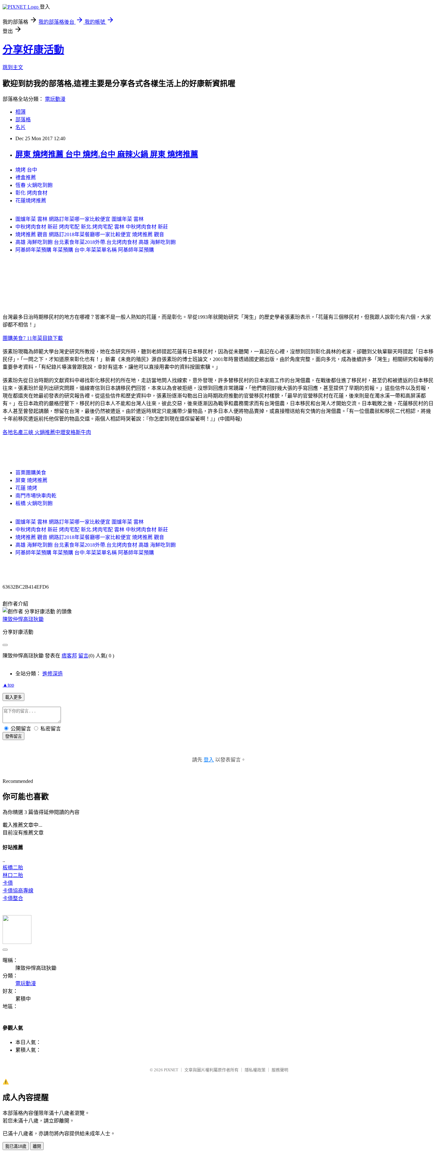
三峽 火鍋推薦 (39, 432)
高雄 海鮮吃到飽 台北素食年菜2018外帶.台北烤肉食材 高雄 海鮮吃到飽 (95, 242)
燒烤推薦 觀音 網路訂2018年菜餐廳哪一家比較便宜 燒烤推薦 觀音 (89, 234)
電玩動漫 (55, 99)
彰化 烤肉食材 (31, 193)
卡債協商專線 (18, 890)
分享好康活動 (33, 49)
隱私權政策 (255, 1069)
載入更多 (13, 697)
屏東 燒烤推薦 (31, 480)
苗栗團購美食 (30, 472)
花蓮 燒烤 (26, 488)
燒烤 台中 (26, 170)
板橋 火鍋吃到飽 (34, 503)
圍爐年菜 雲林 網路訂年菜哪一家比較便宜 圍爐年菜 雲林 (79, 219)
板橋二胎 (13, 867)
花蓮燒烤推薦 (30, 200)
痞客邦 (69, 655)
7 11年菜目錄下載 (43, 338)
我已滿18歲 (15, 1146)
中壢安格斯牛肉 (73, 432)
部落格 (23, 119)
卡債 (8, 883)
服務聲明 (280, 1069)
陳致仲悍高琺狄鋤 (23, 619)
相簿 (20, 112)
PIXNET (171, 1069)
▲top (8, 685)
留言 (83, 655)
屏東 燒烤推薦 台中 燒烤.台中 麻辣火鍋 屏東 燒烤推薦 (106, 154)
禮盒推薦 (25, 177)
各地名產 (13, 432)
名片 (20, 127)
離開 (37, 1146)
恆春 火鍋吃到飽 (34, 185)
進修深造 (52, 673)
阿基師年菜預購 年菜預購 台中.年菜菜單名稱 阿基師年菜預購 (84, 250)
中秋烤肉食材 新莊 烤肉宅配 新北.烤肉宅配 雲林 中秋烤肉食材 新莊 (91, 226)
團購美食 (13, 338)
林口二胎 (13, 875)
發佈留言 (13, 736)
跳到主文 (13, 67)
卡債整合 (13, 898)
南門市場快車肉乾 (35, 495)
